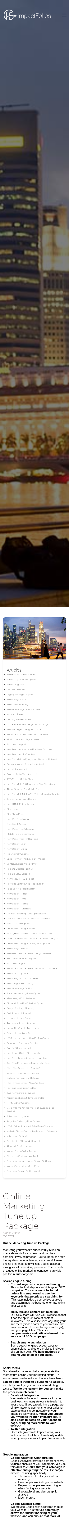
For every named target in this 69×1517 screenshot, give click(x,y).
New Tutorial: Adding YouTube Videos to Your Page (34, 794)
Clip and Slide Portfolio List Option (25, 1003)
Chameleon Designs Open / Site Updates (29, 943)
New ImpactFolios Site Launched (25, 1053)
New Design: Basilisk (17, 948)
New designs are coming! (20, 983)
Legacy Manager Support (21, 694)
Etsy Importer (14, 809)
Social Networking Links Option (24, 993)
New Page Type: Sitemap (20, 828)
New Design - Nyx (16, 898)
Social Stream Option (18, 923)
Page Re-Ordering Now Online (23, 1121)
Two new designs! (16, 744)
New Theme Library (17, 704)
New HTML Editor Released (21, 804)
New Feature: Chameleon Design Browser (29, 953)
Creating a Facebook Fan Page (23, 1043)
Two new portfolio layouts (21, 1092)
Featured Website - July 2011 (22, 958)
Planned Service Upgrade (20, 1146)
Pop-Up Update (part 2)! (20, 868)
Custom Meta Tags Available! (22, 774)
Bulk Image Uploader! (19, 1013)
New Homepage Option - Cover (24, 709)
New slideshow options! (19, 769)
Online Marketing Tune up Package (26, 913)
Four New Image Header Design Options (29, 1161)
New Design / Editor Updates (22, 978)
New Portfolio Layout (18, 818)
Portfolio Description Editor (22, 1087)
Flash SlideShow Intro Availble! (23, 1067)
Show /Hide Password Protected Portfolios (30, 933)
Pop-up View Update (18, 873)
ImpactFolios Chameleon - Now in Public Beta (32, 968)
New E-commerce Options (21, 674)
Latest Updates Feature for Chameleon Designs (32, 938)
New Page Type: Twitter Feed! (23, 838)
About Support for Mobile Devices (25, 789)
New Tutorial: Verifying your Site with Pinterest (32, 759)
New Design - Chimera (19, 908)
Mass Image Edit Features (21, 998)
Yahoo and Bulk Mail (18, 1136)
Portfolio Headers (16, 689)
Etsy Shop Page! (15, 814)
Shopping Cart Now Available (23, 1156)
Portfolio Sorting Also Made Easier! (25, 883)
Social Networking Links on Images (26, 858)
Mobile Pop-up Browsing (20, 833)
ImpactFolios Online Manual (22, 1151)
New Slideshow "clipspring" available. (27, 1058)
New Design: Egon (16, 843)
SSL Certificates (15, 714)
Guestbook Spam (16, 823)
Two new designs (16, 963)
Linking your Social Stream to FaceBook (28, 918)
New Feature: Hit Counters (21, 754)
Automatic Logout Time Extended (25, 1097)
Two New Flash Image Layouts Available (28, 1063)
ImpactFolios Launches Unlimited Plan (28, 734)
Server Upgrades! (16, 684)
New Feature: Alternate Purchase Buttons (29, 749)
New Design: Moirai (17, 848)
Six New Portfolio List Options (23, 1077)
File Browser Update (18, 853)
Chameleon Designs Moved (21, 928)
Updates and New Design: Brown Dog (27, 724)
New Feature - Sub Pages (20, 878)
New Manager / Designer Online (24, 729)
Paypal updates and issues (21, 799)
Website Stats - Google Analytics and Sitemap (32, 1131)
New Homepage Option (20, 988)
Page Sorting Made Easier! (21, 888)
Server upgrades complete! (21, 679)
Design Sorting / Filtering (20, 1008)
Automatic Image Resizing (21, 1023)
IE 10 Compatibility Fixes (20, 779)
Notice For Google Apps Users (23, 1028)
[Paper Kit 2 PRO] (27, 15)
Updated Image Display (20, 1018)
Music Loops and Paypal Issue (23, 739)
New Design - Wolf (17, 699)
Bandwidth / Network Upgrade (24, 1141)
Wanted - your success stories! (23, 1072)
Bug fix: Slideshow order (20, 1048)
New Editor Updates (18, 973)
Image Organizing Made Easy (23, 1166)
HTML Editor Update (18, 1102)
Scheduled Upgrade (18, 1116)
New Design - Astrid (17, 903)
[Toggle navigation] (64, 15)
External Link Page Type (20, 1033)
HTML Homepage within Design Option (28, 1038)
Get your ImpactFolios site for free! (25, 764)
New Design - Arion (17, 893)
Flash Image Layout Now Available (25, 1082)
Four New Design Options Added (24, 1171)
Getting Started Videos (19, 719)
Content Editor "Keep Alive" (22, 863)
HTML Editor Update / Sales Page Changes (30, 1126)
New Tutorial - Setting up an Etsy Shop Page (31, 784)
